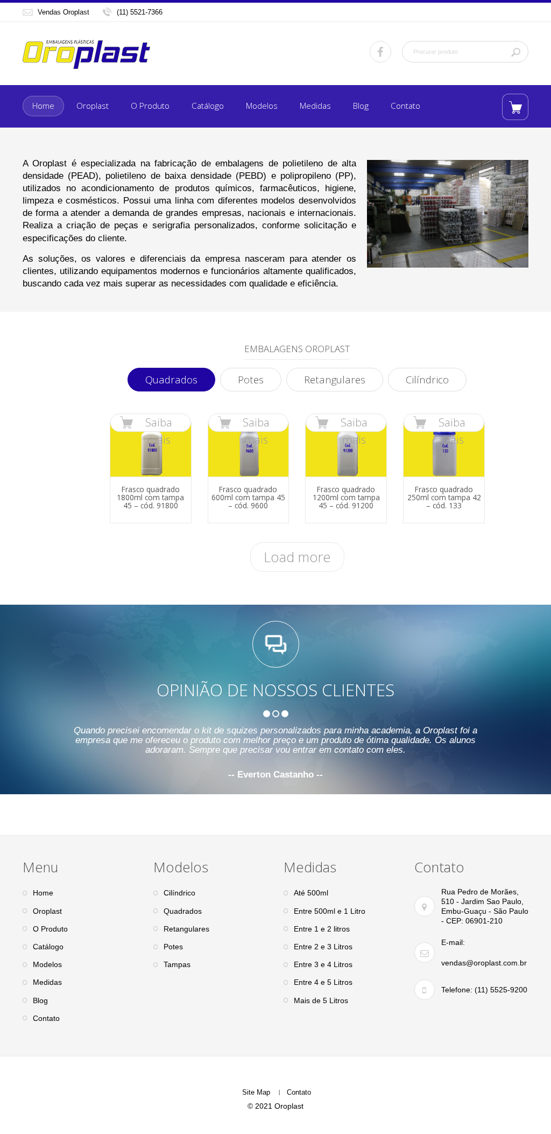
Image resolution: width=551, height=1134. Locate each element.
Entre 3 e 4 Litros (323, 964)
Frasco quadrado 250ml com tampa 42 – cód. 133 (444, 497)
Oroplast (92, 105)
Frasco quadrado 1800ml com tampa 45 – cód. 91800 (150, 497)
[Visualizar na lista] (515, 107)
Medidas (315, 105)
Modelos (262, 105)
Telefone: (456, 989)
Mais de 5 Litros (321, 1000)
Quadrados (171, 379)
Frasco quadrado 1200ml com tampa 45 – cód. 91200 (346, 497)
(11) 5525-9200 (499, 989)
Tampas (177, 964)
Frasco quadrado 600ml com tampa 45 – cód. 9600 (248, 497)
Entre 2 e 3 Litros (323, 946)
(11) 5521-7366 (140, 12)
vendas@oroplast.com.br (484, 962)
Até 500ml (311, 892)
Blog (361, 105)
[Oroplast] (86, 54)
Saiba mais (158, 423)
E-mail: (453, 942)
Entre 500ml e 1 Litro (329, 911)
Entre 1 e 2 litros (322, 929)
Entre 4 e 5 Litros (323, 982)
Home (43, 105)
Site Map (256, 1092)
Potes (251, 379)
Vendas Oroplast (63, 12)
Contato (405, 105)
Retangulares (334, 379)
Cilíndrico (427, 379)
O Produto (150, 105)
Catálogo (208, 105)
